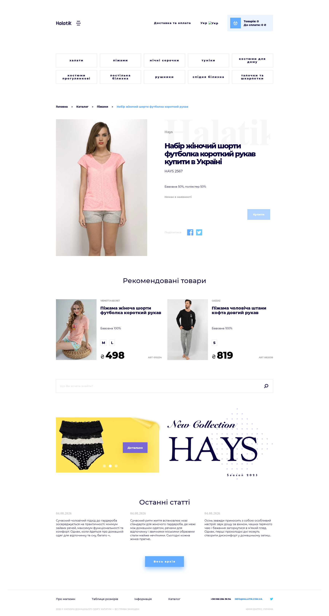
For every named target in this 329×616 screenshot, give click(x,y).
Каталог (174, 599)
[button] (102, 466)
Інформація (143, 599)
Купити (258, 214)
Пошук (266, 386)
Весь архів (165, 561)
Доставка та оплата (172, 23)
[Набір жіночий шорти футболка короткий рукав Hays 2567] (109, 187)
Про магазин (65, 599)
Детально (135, 448)
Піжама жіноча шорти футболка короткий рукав (130, 310)
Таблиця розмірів (105, 599)
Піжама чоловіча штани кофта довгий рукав (239, 310)
